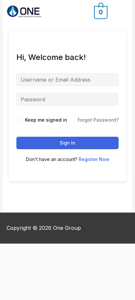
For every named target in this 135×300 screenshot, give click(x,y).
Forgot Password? (98, 120)
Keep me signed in (46, 120)
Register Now (94, 159)
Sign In (67, 143)
